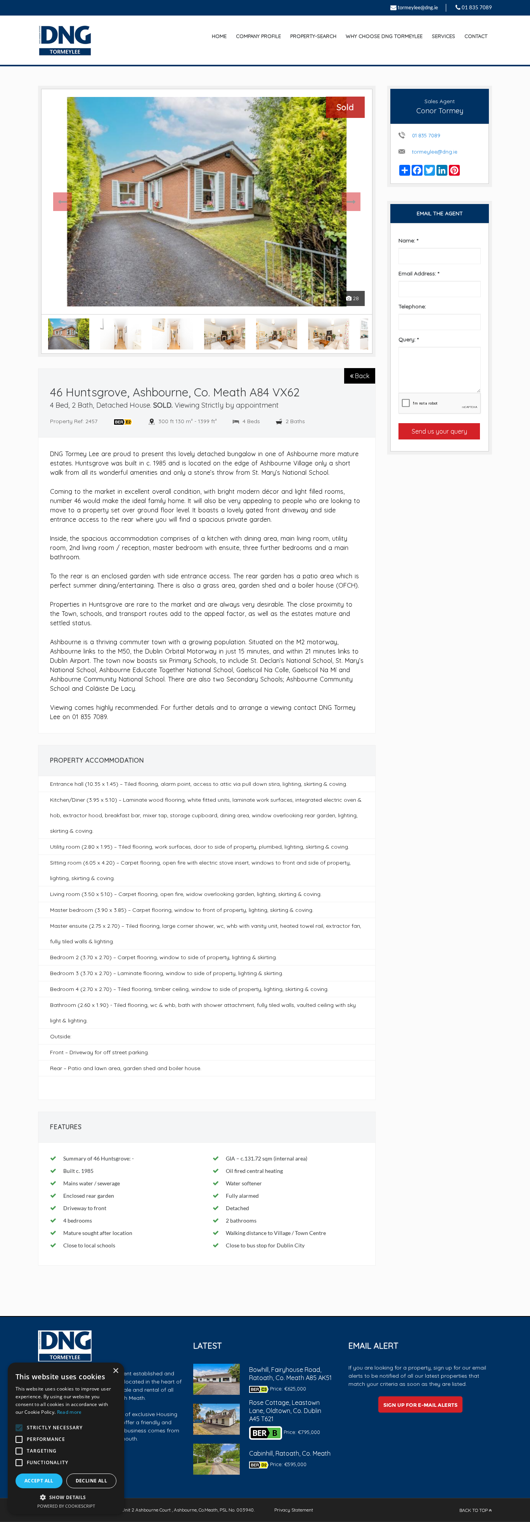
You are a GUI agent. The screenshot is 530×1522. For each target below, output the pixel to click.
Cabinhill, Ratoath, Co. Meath (290, 1453)
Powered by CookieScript (66, 1506)
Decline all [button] (91, 1480)
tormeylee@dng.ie (418, 7)
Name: (408, 240)
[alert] (66, 1438)
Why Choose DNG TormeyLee (384, 36)
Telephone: (412, 306)
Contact (475, 36)
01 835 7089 (477, 7)
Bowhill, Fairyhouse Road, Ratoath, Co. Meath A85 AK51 (290, 1374)
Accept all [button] (39, 1480)
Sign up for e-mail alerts (420, 1405)
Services (443, 36)
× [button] (115, 1371)
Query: (408, 339)
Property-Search (313, 36)
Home (219, 36)
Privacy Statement (293, 1510)
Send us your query (439, 431)
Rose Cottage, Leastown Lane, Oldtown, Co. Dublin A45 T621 (285, 1411)
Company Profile (258, 36)
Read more (69, 1412)
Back (361, 376)
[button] (66, 1497)
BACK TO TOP (474, 1510)
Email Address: (418, 273)
